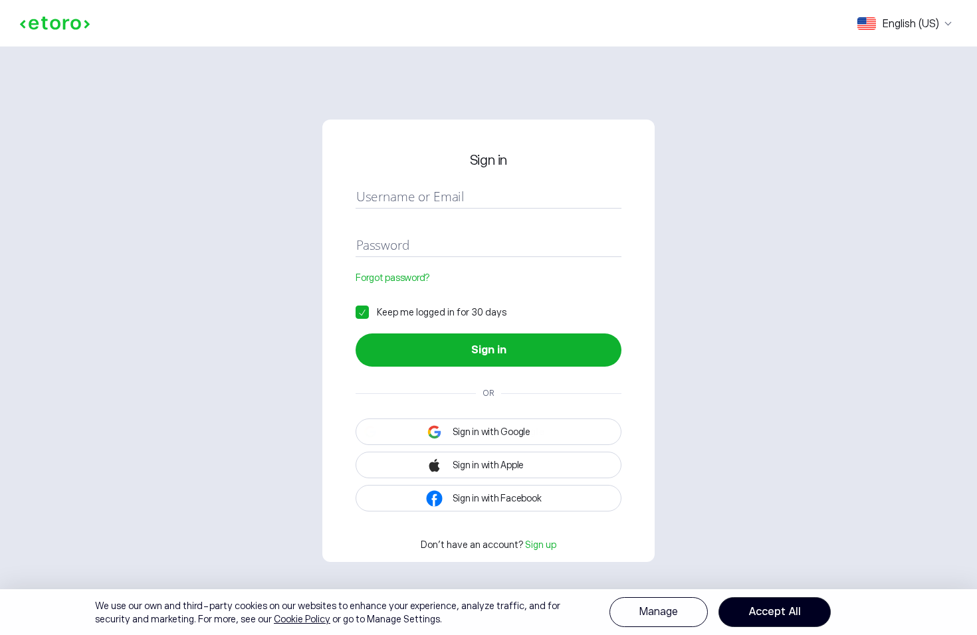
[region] (488, 612)
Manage (658, 612)
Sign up (540, 544)
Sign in (488, 350)
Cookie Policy (302, 619)
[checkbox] (431, 312)
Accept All (774, 612)
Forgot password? (392, 277)
